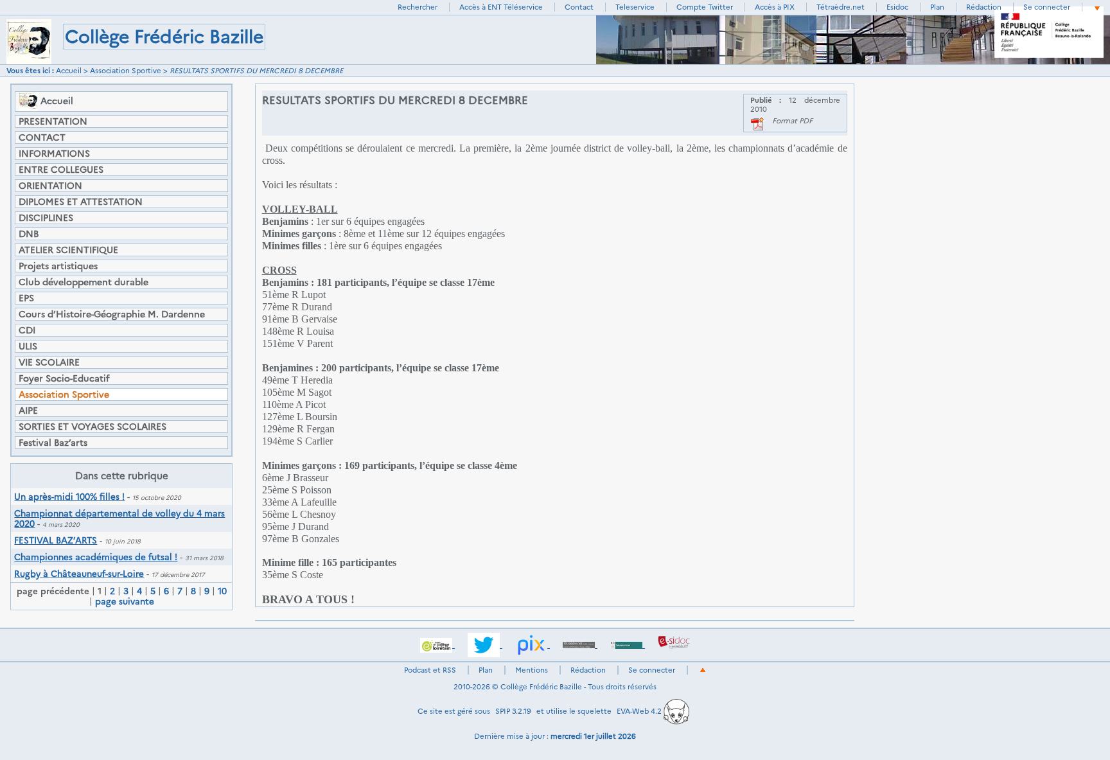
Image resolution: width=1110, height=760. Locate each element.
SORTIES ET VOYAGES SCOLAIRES (92, 426)
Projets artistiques (58, 266)
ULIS (28, 346)
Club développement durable (83, 282)
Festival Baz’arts (53, 442)
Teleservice (635, 7)
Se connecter (1046, 7)
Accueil (69, 70)
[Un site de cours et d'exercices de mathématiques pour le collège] (580, 644)
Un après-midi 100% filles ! (69, 496)
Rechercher (417, 7)
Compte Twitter (704, 7)
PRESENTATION (53, 121)
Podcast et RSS (430, 670)
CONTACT (42, 137)
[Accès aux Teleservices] (627, 644)
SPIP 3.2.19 (513, 711)
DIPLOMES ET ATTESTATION (81, 202)
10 (222, 591)
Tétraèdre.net (840, 7)
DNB (29, 234)
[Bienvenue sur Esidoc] (674, 644)
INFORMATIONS (54, 153)
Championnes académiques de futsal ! (95, 557)
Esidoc (897, 7)
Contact (579, 7)
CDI (27, 330)
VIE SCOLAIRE (49, 362)
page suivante (124, 601)
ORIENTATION (50, 185)
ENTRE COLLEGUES (61, 169)
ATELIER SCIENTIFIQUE (68, 250)
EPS (26, 298)
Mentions (531, 670)
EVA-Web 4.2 (640, 711)
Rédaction (983, 7)
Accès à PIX (775, 7)
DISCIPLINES (46, 218)
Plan (937, 7)
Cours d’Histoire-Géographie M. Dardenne (112, 314)
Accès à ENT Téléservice (501, 7)
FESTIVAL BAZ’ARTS (55, 540)
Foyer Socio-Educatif (64, 378)
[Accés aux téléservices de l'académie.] (437, 644)
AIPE (28, 410)
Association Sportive (125, 70)
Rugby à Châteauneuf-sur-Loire (79, 574)
